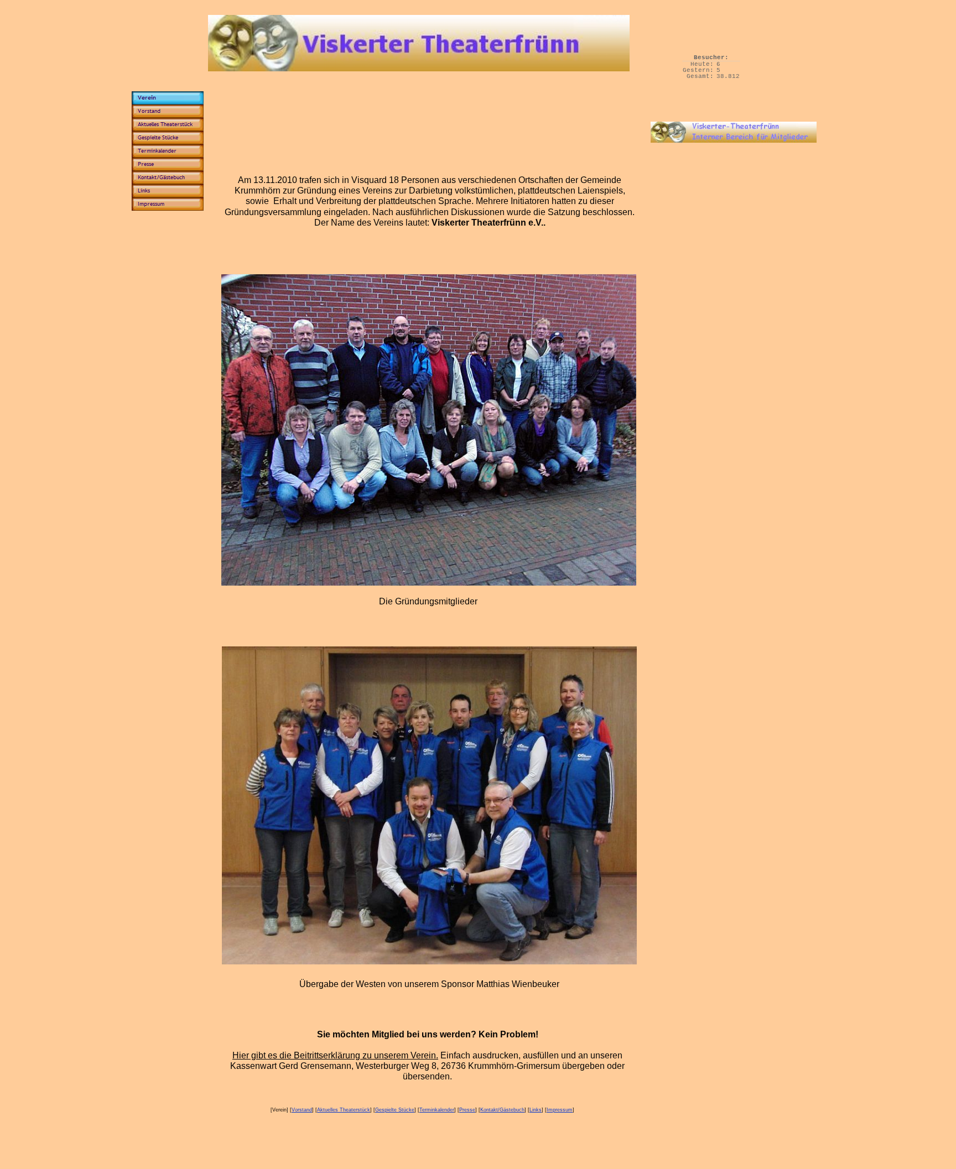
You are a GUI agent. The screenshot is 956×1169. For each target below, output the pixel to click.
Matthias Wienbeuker (517, 984)
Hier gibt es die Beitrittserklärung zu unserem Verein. (335, 1055)
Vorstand (302, 1110)
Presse (467, 1110)
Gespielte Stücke (394, 1110)
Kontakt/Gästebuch (502, 1110)
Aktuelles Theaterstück (343, 1110)
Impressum (560, 1110)
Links (535, 1110)
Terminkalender (436, 1110)
